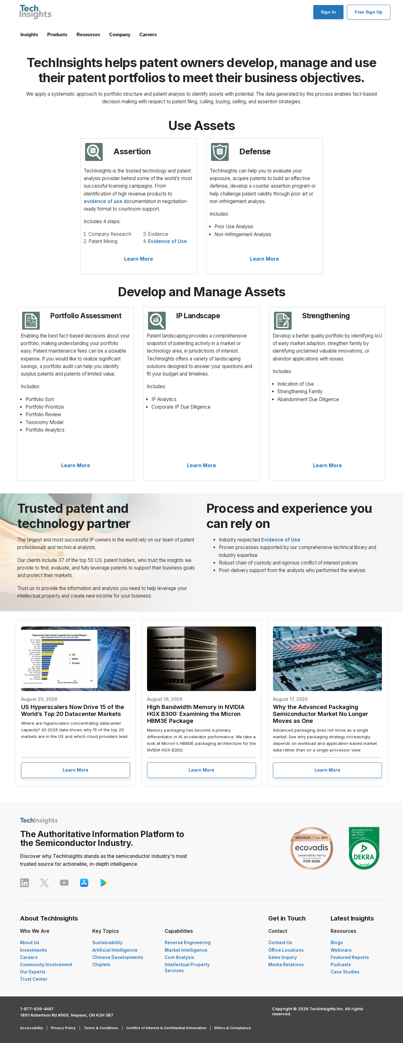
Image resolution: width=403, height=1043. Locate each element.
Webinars (341, 950)
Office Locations (286, 950)
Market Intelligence (186, 950)
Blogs (337, 942)
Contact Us (280, 942)
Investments (33, 950)
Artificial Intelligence (115, 950)
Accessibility (31, 1028)
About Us (29, 942)
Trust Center (34, 979)
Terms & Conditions (101, 1028)
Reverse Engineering (188, 942)
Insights (29, 34)
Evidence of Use (167, 241)
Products (57, 34)
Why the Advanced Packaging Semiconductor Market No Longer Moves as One (320, 713)
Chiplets (101, 964)
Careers (148, 34)
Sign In (328, 11)
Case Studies (345, 971)
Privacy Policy (63, 1028)
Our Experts (33, 971)
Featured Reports (350, 957)
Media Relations (286, 964)
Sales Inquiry (282, 957)
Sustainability (107, 942)
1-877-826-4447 (37, 1008)
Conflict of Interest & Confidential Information (166, 1028)
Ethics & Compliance (232, 1028)
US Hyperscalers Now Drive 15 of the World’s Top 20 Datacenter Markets (72, 710)
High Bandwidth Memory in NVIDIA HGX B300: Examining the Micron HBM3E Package (196, 713)
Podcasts (341, 964)
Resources (88, 34)
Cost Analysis (179, 957)
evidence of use (103, 201)
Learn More (138, 259)
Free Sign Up (369, 11)
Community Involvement (46, 964)
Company (119, 34)
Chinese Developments (117, 957)
